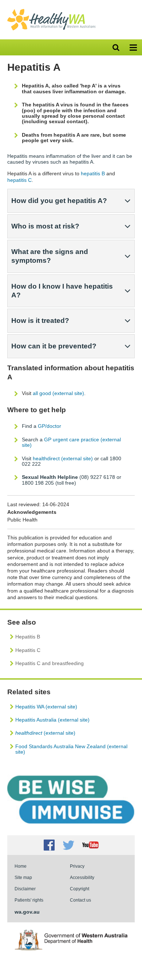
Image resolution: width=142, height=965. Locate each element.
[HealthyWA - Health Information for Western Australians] (51, 10)
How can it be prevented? (53, 346)
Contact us (80, 900)
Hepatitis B (27, 637)
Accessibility (82, 877)
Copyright (79, 888)
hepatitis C (19, 180)
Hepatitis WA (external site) (46, 707)
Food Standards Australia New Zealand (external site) (71, 749)
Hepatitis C (27, 650)
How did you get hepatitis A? (59, 200)
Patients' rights (29, 900)
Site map (23, 877)
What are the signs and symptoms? (49, 256)
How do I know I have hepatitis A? (62, 290)
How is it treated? (40, 320)
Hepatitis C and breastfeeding (49, 663)
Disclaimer (25, 888)
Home (21, 866)
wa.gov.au (27, 912)
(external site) (45, 733)
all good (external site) (58, 393)
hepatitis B (93, 173)
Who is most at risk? (45, 226)
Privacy (77, 866)
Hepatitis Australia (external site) (52, 720)
